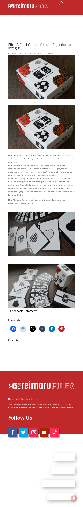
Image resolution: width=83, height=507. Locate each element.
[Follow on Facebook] (12, 432)
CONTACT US (62, 470)
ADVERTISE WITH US (58, 483)
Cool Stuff (36, 53)
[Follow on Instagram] (33, 432)
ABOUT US (64, 457)
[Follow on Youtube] (44, 432)
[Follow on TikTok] (54, 432)
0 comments (48, 53)
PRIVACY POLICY (60, 496)
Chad (13, 53)
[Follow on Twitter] (23, 432)
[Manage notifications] (74, 498)
